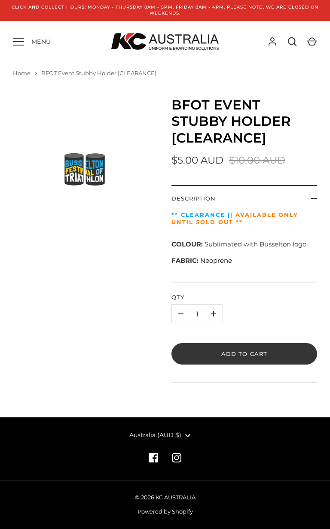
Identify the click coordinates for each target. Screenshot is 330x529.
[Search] (292, 41)
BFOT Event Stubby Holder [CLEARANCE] (98, 73)
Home (22, 73)
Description (193, 198)
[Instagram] (176, 457)
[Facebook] (153, 457)
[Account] (272, 41)
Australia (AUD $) (155, 435)
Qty (177, 297)
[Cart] (311, 41)
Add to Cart (244, 353)
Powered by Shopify (165, 511)
